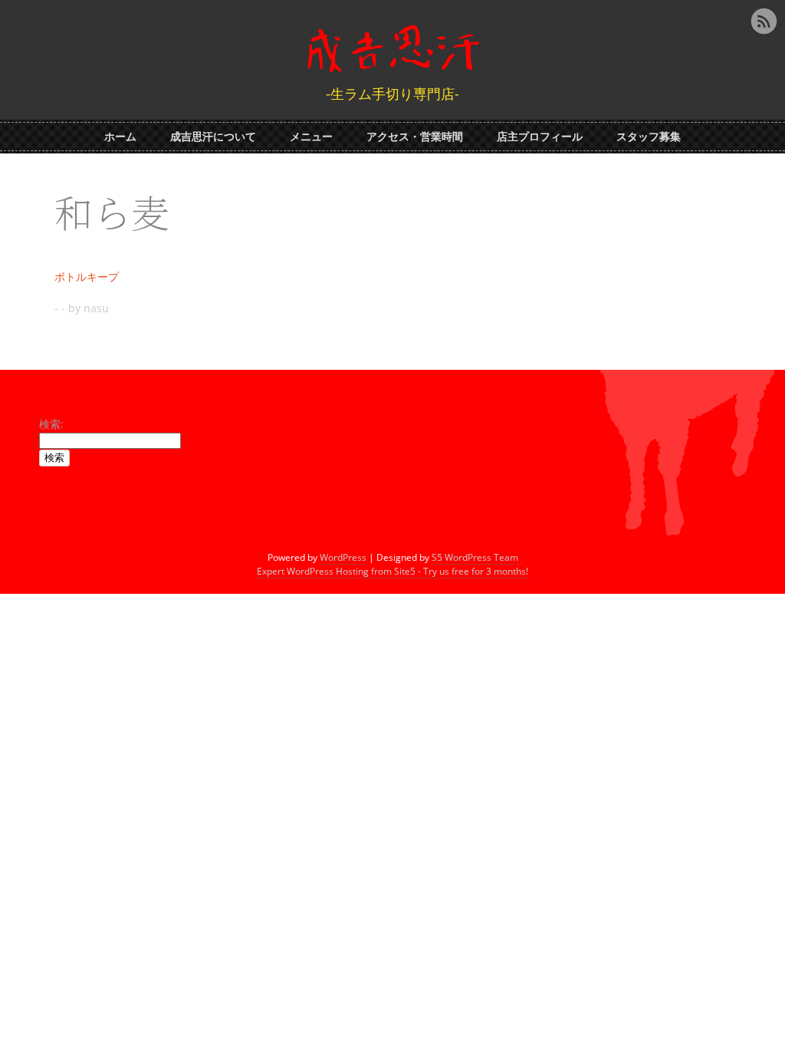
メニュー (311, 136)
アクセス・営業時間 (414, 136)
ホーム (120, 136)
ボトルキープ (86, 276)
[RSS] (763, 21)
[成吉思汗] (392, 65)
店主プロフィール (540, 136)
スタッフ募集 (648, 136)
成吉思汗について (213, 136)
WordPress (343, 557)
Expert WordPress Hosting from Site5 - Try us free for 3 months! (392, 571)
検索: (51, 424)
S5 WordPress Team (475, 557)
